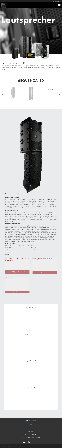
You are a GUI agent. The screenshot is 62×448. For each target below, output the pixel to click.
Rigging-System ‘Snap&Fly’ (31, 201)
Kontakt (31, 428)
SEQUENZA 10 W (10, 247)
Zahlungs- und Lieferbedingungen (31, 437)
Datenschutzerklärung (31, 434)
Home (31, 424)
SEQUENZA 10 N (19, 228)
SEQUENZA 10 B (9, 249)
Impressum (31, 431)
